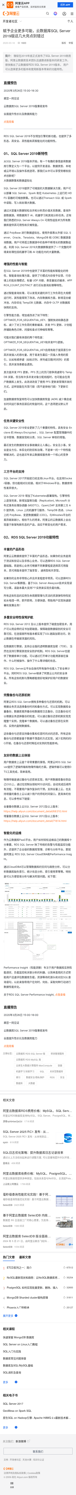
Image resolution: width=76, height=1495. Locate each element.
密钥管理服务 (57, 1053)
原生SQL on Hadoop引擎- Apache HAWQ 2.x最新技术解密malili (38, 1418)
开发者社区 (15, 1459)
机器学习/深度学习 (25, 1071)
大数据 (31, 1083)
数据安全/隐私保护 (35, 1077)
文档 (6, 1459)
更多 (5, 1382)
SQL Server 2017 (13, 1403)
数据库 (19, 1083)
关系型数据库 (56, 1071)
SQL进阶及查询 (12, 1372)
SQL (42, 1071)
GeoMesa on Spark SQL (17, 1410)
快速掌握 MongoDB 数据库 (18, 1337)
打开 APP (65, 4)
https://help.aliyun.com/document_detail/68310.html (35, 811)
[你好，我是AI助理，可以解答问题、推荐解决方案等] (55, 13)
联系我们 (38, 1451)
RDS (52, 1077)
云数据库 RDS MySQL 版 (28, 1059)
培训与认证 (38, 1459)
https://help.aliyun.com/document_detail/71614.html (35, 820)
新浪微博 (21, 1441)
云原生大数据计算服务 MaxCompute (34, 1065)
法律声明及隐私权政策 (15, 1472)
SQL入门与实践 (12, 1351)
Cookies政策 (33, 1472)
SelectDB (7, 1204)
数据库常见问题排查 (14, 1358)
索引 (18, 1077)
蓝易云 (6, 1163)
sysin (5, 1142)
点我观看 (9, 121)
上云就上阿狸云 (10, 1184)
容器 (60, 1065)
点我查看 (60, 994)
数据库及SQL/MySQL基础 (18, 1365)
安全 (62, 1077)
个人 (70, 21)
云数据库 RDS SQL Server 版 (30, 1053)
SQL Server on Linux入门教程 (20, 1344)
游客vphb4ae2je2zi (12, 1121)
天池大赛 (27, 1459)
